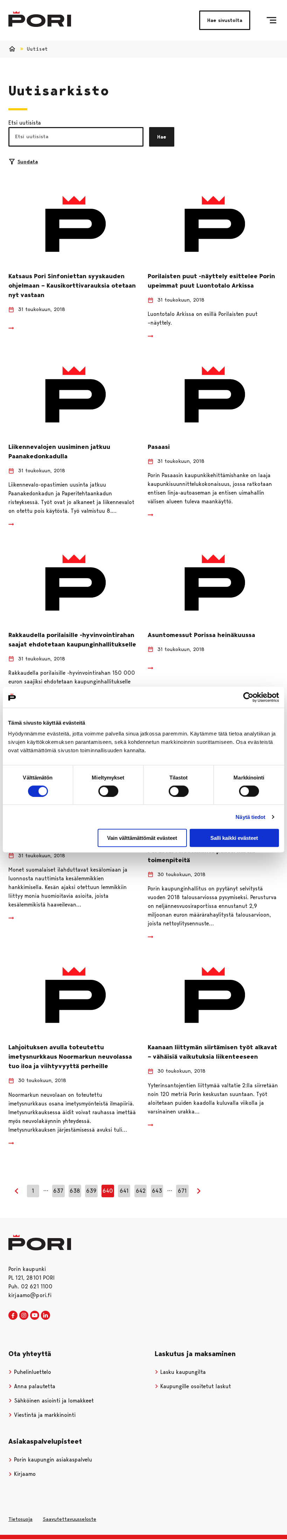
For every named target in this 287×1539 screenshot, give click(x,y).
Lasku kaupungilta (182, 1372)
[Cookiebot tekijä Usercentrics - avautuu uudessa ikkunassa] (248, 697)
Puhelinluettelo (31, 1372)
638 (75, 1190)
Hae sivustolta (224, 20)
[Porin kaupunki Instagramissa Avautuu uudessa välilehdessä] (23, 1315)
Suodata (28, 161)
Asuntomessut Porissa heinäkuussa (201, 635)
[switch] (108, 791)
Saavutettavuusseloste (69, 1519)
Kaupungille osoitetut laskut (195, 1386)
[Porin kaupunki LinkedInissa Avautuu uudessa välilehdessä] (45, 1315)
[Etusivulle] (39, 19)
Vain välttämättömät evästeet (142, 838)
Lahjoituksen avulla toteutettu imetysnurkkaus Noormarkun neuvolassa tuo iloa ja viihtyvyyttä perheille (70, 1056)
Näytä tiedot (250, 817)
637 (58, 1190)
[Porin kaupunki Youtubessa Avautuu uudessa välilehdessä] (34, 1315)
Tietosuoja (20, 1519)
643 (157, 1190)
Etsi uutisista (24, 122)
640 (108, 1190)
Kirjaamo (24, 1474)
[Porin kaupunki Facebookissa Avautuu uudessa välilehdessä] (13, 1315)
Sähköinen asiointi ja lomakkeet (53, 1400)
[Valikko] (271, 20)
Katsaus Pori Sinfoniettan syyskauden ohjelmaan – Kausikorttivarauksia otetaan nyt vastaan (72, 285)
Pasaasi (159, 447)
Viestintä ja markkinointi (44, 1415)
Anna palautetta (33, 1386)
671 (182, 1190)
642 (141, 1190)
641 (124, 1190)
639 (91, 1190)
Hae (161, 137)
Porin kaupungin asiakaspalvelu (52, 1459)
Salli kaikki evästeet (234, 838)
